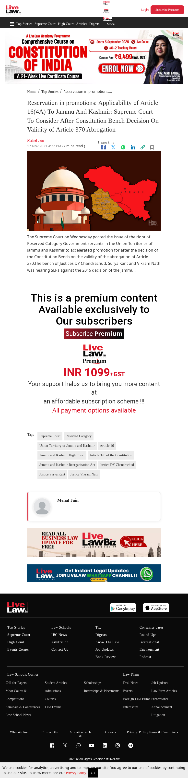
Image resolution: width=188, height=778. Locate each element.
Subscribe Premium (167, 10)
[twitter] (113, 147)
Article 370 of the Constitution (111, 455)
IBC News (59, 635)
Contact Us (59, 649)
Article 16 (107, 446)
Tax (98, 627)
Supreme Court (45, 24)
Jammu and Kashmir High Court (61, 455)
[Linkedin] (133, 147)
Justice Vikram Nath (84, 474)
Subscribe (94, 333)
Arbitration (60, 642)
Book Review (105, 657)
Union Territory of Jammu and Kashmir (67, 446)
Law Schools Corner (22, 674)
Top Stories (24, 24)
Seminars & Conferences (23, 707)
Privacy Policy (76, 773)
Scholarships (92, 683)
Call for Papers (16, 683)
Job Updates (104, 649)
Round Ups (148, 635)
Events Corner (18, 649)
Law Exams (53, 707)
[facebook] (103, 147)
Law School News (18, 715)
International (149, 642)
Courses (50, 699)
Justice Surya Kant (52, 474)
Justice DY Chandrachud (117, 465)
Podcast (145, 657)
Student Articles (56, 683)
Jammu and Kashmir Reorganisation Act (67, 465)
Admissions (53, 691)
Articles (81, 24)
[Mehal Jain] (42, 506)
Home (31, 92)
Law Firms (131, 674)
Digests (94, 24)
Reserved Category (79, 436)
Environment (149, 649)
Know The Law (107, 642)
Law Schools (61, 627)
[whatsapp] (123, 147)
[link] (143, 147)
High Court (66, 24)
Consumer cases (151, 627)
